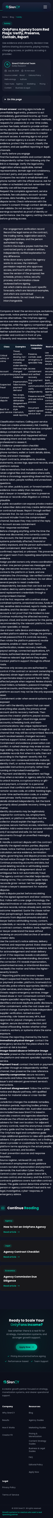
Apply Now (24, 1347)
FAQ (31, 1457)
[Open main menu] (45, 7)
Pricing (42, 84)
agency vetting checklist (39, 215)
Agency (19, 84)
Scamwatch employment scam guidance (23, 1163)
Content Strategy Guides (37, 1442)
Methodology (10, 79)
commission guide (31, 879)
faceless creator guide (37, 1129)
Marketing (31, 84)
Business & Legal (23, 88)
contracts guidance (11, 1180)
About (22, 75)
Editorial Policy (35, 75)
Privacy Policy (9, 1487)
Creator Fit (7, 1435)
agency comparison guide (38, 324)
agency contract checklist (19, 876)
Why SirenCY (8, 1412)
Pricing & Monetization (35, 1435)
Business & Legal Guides (37, 1450)
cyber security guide (21, 1173)
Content (8, 88)
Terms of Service (10, 1494)
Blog (12, 17)
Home (4, 17)
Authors (23, 79)
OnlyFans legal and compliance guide (25, 1132)
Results (5, 1420)
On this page (14, 99)
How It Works (8, 1427)
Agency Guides (36, 1420)
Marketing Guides (37, 1427)
